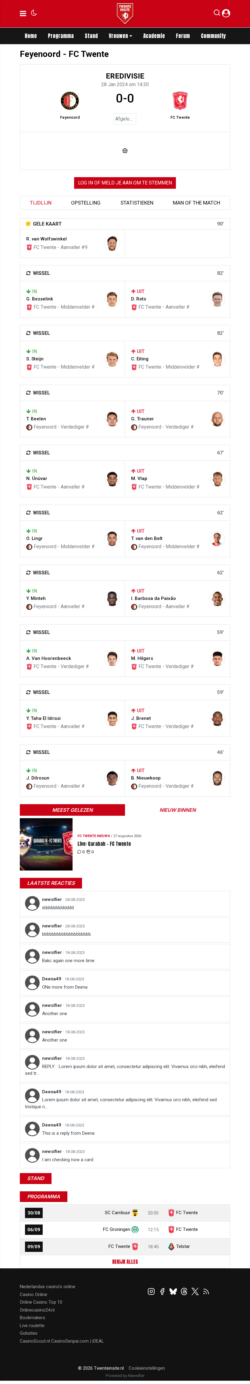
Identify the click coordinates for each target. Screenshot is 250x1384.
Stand (91, 36)
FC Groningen (116, 1229)
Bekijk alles (125, 1261)
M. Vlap (139, 478)
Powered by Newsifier (125, 1375)
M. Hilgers (142, 658)
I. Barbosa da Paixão (153, 598)
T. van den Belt (146, 538)
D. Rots (138, 299)
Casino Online (33, 1294)
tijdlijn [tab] (41, 203)
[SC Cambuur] (135, 1212)
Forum (183, 36)
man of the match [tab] (196, 203)
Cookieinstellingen (147, 1368)
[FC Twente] (180, 101)
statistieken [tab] (136, 203)
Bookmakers (32, 1317)
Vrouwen (118, 36)
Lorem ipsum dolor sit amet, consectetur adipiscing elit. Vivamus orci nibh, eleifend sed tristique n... (121, 1103)
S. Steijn (35, 359)
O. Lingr (34, 538)
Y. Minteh (36, 598)
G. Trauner (142, 419)
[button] (217, 14)
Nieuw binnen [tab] (177, 810)
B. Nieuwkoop (146, 778)
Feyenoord (70, 117)
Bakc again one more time (68, 960)
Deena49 (52, 979)
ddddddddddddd (58, 907)
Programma (61, 36)
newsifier (52, 899)
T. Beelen (36, 419)
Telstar (183, 1246)
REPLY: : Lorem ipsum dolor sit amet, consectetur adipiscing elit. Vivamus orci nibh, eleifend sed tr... (125, 1070)
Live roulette (32, 1325)
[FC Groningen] (135, 1229)
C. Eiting (139, 359)
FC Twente (180, 117)
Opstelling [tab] (86, 203)
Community (213, 36)
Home (31, 36)
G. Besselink (39, 299)
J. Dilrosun (37, 778)
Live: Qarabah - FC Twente (104, 844)
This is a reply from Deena (68, 1133)
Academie (154, 36)
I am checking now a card (67, 1159)
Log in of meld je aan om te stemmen (125, 183)
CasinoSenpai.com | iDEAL (77, 1341)
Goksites (29, 1333)
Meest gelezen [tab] (72, 810)
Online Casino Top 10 (41, 1302)
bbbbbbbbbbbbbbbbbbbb (66, 934)
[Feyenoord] (70, 101)
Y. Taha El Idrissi (43, 718)
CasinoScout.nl (35, 1341)
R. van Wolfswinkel (46, 239)
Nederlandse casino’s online (47, 1286)
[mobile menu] (23, 13)
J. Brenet (141, 718)
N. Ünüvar (36, 478)
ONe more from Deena (65, 987)
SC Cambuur (117, 1212)
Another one (54, 1013)
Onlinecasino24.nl (37, 1310)
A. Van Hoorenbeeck (48, 658)
